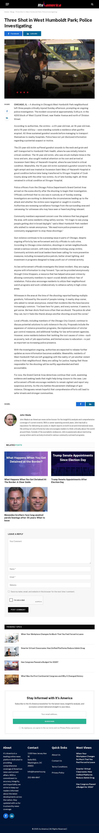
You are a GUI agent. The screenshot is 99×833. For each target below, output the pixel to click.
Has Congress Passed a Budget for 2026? (39, 662)
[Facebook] (7, 111)
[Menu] (7, 4)
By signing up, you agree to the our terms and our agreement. (50, 728)
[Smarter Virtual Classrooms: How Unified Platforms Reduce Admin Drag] (12, 651)
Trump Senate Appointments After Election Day (69, 481)
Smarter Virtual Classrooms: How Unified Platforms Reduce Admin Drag (53, 648)
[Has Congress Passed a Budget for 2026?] (12, 665)
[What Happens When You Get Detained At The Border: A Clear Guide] (26, 463)
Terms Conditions (59, 766)
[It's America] (49, 4)
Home (6, 12)
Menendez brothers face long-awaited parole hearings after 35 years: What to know (24, 518)
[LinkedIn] (7, 117)
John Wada (25, 415)
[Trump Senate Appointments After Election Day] (73, 463)
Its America (43, 829)
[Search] (92, 4)
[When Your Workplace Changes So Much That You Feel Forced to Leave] (12, 638)
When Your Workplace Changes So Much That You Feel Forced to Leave (52, 634)
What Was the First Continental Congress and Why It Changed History (52, 676)
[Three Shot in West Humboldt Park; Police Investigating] (49, 68)
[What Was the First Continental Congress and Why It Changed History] (12, 679)
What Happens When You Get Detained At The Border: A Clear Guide (25, 481)
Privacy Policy (65, 728)
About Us (56, 754)
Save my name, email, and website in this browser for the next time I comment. (43, 592)
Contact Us (57, 760)
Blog (12, 12)
